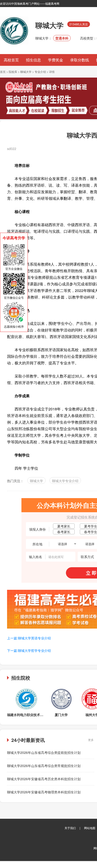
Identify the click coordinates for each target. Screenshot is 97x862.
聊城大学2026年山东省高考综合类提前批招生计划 (44, 752)
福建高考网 (52, 3)
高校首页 (11, 60)
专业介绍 (40, 72)
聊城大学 (26, 72)
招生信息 (33, 60)
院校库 (13, 72)
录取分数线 (79, 60)
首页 (3, 72)
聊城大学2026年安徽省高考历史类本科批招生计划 (44, 778)
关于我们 (70, 828)
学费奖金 (55, 60)
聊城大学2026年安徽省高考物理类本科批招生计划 (44, 792)
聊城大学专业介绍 (65, 480)
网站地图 (89, 828)
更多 (91, 740)
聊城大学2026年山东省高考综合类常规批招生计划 (44, 765)
